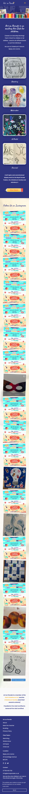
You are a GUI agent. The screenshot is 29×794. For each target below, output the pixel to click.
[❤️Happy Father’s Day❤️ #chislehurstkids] (14, 571)
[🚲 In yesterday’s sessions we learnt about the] (14, 664)
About (5, 723)
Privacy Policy (7, 731)
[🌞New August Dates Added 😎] (14, 315)
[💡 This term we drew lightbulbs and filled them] (14, 478)
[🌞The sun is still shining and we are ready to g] (14, 408)
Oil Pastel (14, 139)
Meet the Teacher (8, 725)
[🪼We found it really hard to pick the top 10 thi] (14, 524)
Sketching (14, 81)
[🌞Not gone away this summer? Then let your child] (14, 291)
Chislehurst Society (11, 700)
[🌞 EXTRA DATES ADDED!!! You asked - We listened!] (14, 338)
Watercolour (14, 110)
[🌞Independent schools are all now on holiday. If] (14, 431)
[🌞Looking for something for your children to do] (14, 245)
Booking (5, 728)
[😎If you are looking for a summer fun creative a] (14, 385)
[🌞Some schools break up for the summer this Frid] (14, 454)
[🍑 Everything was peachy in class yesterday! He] (14, 617)
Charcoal (15, 167)
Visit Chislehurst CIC (12, 697)
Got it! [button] (14, 790)
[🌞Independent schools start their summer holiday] (14, 501)
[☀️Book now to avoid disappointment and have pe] (14, 641)
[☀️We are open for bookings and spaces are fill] (14, 594)
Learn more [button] (6, 786)
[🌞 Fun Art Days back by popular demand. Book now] (14, 548)
